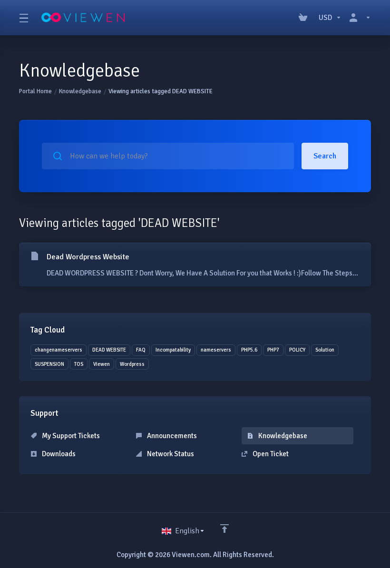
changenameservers (58, 350)
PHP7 (273, 350)
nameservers (216, 350)
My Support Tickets (70, 435)
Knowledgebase (80, 91)
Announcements (171, 435)
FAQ (141, 350)
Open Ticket (270, 454)
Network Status (170, 454)
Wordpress (132, 364)
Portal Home (35, 91)
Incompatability (173, 350)
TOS (78, 364)
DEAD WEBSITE (109, 350)
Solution (324, 350)
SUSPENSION (49, 364)
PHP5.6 (249, 350)
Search (324, 156)
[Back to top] (224, 528)
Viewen (101, 364)
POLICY (297, 350)
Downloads (58, 454)
